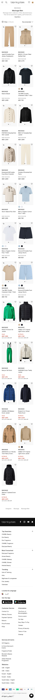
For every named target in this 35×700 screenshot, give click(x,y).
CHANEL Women (6, 562)
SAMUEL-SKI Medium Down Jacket (8, 412)
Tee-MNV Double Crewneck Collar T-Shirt (25, 94)
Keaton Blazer (6, 93)
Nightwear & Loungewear (9, 578)
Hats (3, 575)
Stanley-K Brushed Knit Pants (25, 173)
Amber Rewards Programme (6, 659)
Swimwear (5, 584)
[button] (8, 45)
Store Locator (22, 616)
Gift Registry (5, 643)
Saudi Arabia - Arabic (8, 683)
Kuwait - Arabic (6, 677)
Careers (20, 625)
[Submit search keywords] (6, 2)
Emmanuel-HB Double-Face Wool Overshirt (8, 173)
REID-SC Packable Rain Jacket (25, 133)
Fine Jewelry (5, 581)
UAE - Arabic (5, 670)
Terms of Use (22, 631)
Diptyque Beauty (7, 546)
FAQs (3, 626)
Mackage (17, 8)
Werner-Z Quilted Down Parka (9, 493)
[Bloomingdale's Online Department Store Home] (17, 2)
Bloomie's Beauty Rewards (7, 654)
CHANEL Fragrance (7, 543)
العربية (7, 594)
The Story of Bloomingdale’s (22, 612)
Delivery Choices (7, 614)
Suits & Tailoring (6, 572)
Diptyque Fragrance (8, 553)
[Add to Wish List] (15, 27)
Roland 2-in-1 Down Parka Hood (24, 412)
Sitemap (20, 634)
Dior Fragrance (6, 540)
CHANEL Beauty (6, 534)
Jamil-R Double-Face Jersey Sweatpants (8, 55)
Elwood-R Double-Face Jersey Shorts (25, 251)
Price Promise (6, 623)
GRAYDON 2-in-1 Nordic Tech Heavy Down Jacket (9, 452)
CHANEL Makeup (7, 559)
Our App (20, 619)
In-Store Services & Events (7, 647)
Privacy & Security (23, 628)
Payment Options (7, 617)
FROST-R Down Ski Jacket (7, 330)
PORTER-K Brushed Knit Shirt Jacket (9, 133)
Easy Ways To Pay (23, 622)
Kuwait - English (6, 674)
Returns (4, 620)
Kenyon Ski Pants (7, 370)
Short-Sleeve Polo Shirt (9, 211)
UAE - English (6, 667)
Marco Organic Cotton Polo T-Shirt (25, 212)
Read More (17, 17)
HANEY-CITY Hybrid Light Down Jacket (24, 330)
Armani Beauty (6, 556)
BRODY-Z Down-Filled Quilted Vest (24, 55)
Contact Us (5, 611)
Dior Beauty (5, 537)
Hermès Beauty (6, 565)
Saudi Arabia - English (8, 680)
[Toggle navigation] (2, 2)
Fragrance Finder (7, 651)
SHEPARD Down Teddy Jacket (25, 371)
